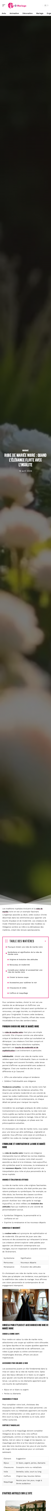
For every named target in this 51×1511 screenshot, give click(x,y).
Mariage (25, 450)
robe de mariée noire (14, 1032)
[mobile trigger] (4, 5)
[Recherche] (40, 5)
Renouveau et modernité (19, 965)
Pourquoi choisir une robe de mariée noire (25, 947)
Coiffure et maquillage (18, 993)
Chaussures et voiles (17, 988)
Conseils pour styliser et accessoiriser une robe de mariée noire (25, 971)
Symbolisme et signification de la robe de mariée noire (25, 953)
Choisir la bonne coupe (18, 977)
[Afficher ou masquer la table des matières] (40, 941)
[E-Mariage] (17, 5)
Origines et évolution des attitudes (23, 959)
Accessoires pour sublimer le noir (23, 983)
